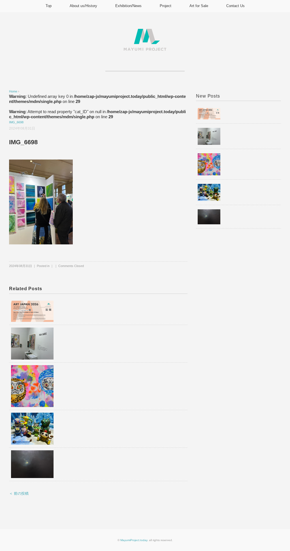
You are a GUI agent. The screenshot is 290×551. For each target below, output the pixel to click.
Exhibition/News (128, 6)
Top (49, 6)
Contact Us (235, 6)
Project (165, 6)
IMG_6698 (16, 122)
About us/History (83, 6)
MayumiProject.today (133, 540)
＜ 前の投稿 (19, 493)
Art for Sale (198, 6)
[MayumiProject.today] (145, 32)
